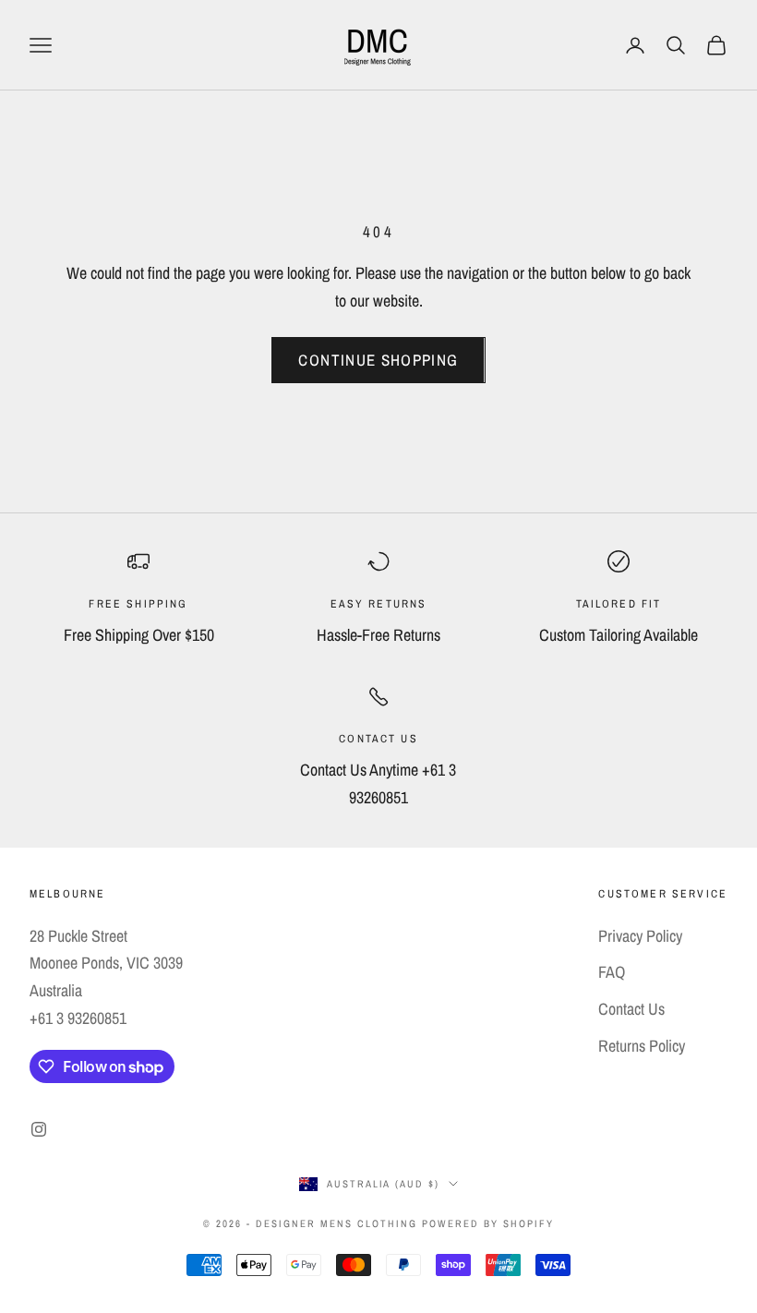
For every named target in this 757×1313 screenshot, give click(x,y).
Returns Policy (641, 1045)
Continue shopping (378, 359)
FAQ (611, 971)
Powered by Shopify (488, 1223)
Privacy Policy (640, 935)
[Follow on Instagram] (39, 1129)
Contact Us (631, 1008)
